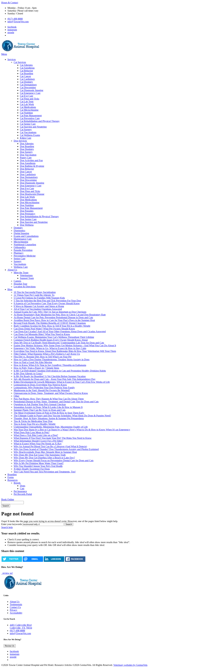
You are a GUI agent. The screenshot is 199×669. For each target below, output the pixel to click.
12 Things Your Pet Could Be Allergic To (34, 295)
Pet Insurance (20, 491)
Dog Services (20, 140)
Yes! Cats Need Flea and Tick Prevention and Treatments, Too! (45, 471)
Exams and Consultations (26, 236)
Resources (12, 480)
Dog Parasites (26, 211)
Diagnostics (19, 230)
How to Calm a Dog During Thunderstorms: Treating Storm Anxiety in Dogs (51, 359)
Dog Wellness (27, 225)
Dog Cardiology (28, 174)
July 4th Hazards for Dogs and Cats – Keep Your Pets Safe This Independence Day (54, 379)
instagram (12, 29)
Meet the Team (21, 272)
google (10, 32)
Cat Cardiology (27, 79)
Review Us (9, 646)
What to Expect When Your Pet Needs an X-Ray (38, 443)
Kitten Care (25, 138)
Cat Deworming (28, 87)
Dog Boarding (27, 146)
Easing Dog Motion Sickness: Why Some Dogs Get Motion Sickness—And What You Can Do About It (65, 345)
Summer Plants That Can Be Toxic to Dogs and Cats (39, 410)
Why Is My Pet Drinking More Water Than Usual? (39, 463)
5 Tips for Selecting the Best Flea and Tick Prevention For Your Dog (47, 300)
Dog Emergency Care (30, 185)
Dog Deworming (28, 180)
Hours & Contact (9, 2)
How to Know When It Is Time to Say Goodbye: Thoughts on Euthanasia (50, 365)
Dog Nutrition (27, 205)
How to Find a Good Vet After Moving (33, 362)
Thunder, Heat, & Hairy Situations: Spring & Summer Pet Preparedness (49, 418)
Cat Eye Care (26, 96)
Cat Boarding (26, 73)
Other (16, 396)
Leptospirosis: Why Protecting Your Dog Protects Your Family (44, 387)
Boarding (12, 474)
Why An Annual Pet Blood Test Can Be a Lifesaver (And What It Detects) (50, 446)
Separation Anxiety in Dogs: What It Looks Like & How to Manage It (48, 407)
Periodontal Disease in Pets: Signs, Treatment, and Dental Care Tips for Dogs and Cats (56, 401)
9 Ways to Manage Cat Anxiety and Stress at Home (39, 306)
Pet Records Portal (23, 494)
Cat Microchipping (29, 110)
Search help (7, 527)
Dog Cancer (26, 171)
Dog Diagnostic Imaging (32, 183)
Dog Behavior (27, 168)
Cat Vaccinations (28, 132)
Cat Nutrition (26, 112)
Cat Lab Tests (26, 101)
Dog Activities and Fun (31, 160)
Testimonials (16, 604)
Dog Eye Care (27, 188)
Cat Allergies (26, 65)
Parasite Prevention (23, 250)
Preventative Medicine (25, 255)
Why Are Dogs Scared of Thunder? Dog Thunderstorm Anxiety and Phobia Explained (56, 449)
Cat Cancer (25, 76)
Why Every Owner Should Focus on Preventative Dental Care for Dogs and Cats (53, 460)
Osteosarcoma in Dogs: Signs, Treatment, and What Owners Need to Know (51, 393)
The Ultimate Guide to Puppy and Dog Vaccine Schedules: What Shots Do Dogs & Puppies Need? (62, 415)
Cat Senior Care (28, 124)
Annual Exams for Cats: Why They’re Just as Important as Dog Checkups (50, 312)
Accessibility (16, 613)
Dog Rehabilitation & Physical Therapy (39, 216)
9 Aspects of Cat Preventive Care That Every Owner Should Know (47, 303)
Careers (17, 281)
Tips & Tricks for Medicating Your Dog (33, 421)
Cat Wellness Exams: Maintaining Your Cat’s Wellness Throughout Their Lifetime (54, 337)
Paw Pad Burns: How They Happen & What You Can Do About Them (49, 398)
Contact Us (15, 607)
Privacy (13, 610)
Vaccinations (20, 264)
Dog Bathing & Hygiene (32, 166)
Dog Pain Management (31, 208)
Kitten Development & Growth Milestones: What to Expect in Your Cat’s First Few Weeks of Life (62, 382)
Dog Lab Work (27, 197)
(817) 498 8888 (15, 18)
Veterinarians (26, 275)
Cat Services (20, 62)
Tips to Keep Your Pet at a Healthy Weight (34, 424)
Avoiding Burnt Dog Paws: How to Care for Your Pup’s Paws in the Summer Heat (54, 320)
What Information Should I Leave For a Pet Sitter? (38, 441)
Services (11, 59)
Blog (9, 289)
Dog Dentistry (27, 149)
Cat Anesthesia (27, 68)
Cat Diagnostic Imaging (31, 90)
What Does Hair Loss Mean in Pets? (31, 432)
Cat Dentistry (26, 82)
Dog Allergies (27, 143)
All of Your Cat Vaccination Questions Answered (38, 309)
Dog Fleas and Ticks (30, 191)
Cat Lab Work (27, 104)
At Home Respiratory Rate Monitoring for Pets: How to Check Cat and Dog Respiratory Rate (60, 314)
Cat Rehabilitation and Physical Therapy (40, 121)
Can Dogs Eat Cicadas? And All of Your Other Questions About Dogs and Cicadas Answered (60, 331)
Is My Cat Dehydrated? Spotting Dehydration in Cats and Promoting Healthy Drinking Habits (60, 370)
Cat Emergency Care (30, 93)
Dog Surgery (26, 152)
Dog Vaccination (28, 154)
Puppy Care (26, 157)
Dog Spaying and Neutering (34, 222)
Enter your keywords (11, 524)
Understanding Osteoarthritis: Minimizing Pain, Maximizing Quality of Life (51, 426)
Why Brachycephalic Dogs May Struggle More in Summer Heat (45, 452)
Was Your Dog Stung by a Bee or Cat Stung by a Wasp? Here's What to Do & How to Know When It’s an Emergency (72, 429)
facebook (11, 27)
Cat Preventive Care (30, 118)
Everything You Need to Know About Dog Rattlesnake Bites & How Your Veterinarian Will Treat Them (65, 351)
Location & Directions (25, 286)
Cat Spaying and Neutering (33, 126)
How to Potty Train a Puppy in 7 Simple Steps (36, 368)
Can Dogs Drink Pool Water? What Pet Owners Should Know (44, 328)
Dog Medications (28, 199)
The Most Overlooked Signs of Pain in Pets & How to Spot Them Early (49, 412)
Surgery (17, 261)
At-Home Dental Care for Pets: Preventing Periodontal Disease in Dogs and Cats (53, 317)
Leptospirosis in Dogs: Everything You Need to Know (40, 384)
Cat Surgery (26, 129)
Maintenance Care (23, 239)
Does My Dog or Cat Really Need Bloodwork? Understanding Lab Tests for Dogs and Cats (59, 342)
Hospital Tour (20, 283)
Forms (10, 477)
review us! (7, 573)
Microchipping (21, 241)
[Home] (20, 51)
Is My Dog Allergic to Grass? (28, 373)
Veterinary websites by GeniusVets (130, 665)
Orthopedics (20, 247)
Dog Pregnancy (27, 213)
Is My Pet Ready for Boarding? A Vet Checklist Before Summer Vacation (50, 376)
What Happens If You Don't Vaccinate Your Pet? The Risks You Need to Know (53, 438)
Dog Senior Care (28, 219)
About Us (12, 269)
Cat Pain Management (31, 115)
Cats (22, 488)
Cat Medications (28, 107)
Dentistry (18, 227)
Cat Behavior (26, 70)
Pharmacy (18, 253)
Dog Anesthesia (27, 163)
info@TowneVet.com (18, 21)
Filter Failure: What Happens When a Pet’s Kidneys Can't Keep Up (47, 354)
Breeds (17, 483)
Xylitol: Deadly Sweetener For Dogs (32, 469)
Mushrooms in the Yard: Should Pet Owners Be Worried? (42, 390)
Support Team (27, 278)
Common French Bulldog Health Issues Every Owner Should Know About (51, 340)
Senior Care (19, 258)
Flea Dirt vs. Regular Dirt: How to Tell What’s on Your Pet (42, 356)
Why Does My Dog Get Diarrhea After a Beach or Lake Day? (44, 457)
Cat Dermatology (28, 84)
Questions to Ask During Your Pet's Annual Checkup (40, 404)
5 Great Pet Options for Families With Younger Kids (39, 297)
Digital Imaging (21, 233)
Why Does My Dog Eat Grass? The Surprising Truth (40, 455)
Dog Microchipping (29, 202)
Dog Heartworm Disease (32, 194)
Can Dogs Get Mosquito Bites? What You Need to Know (42, 334)
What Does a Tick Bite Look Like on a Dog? (36, 435)
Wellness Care (21, 267)
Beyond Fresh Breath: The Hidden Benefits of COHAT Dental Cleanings (50, 323)
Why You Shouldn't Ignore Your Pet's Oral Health (38, 466)
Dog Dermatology (29, 177)
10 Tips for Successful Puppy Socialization (35, 292)
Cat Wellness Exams (30, 135)
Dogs (22, 485)
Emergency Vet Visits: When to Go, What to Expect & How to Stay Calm (50, 348)
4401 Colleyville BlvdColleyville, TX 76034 (21, 626)
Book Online (7, 499)
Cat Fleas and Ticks (29, 98)
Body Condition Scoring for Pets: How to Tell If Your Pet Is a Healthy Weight (52, 326)
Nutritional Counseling (25, 244)
